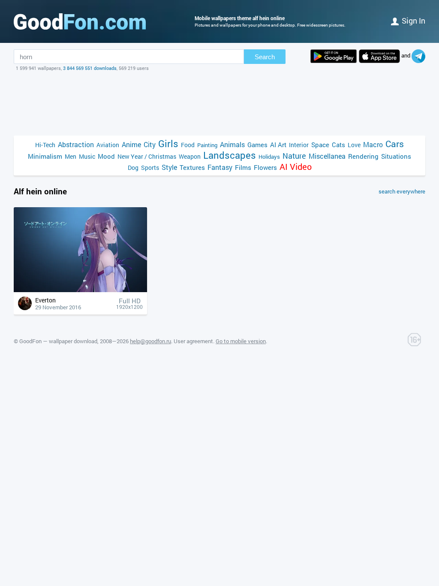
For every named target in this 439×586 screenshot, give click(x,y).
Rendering (363, 156)
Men (70, 156)
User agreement (193, 341)
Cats (338, 144)
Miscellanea (327, 155)
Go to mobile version (241, 341)
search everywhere (402, 191)
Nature (294, 156)
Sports (150, 167)
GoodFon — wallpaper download (58, 341)
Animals (232, 144)
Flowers (265, 167)
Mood (106, 156)
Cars (394, 144)
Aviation (107, 145)
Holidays (269, 156)
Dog (133, 167)
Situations (396, 156)
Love (354, 145)
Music (87, 156)
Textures (192, 167)
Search (265, 56)
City (150, 144)
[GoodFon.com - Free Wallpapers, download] (80, 21)
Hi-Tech (45, 145)
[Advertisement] (219, 103)
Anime (131, 144)
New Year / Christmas (146, 156)
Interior (299, 145)
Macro (373, 144)
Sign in (413, 20)
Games (257, 144)
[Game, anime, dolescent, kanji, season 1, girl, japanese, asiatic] (80, 290)
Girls (168, 143)
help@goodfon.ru (150, 341)
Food (188, 145)
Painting (207, 145)
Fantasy (219, 167)
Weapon (190, 156)
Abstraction (76, 144)
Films (243, 167)
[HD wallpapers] (333, 56)
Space (320, 144)
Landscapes (229, 155)
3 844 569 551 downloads (90, 68)
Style (169, 167)
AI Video (296, 167)
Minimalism (45, 156)
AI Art (278, 144)
